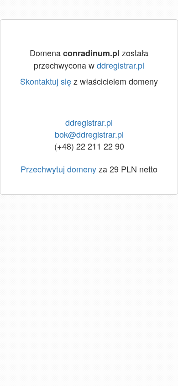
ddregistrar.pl (120, 65)
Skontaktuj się (45, 81)
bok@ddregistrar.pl (89, 134)
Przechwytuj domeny (58, 169)
